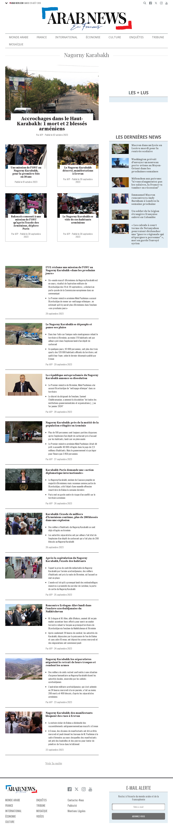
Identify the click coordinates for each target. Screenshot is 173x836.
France (42, 37)
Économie (93, 37)
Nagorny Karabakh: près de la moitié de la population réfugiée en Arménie (72, 424)
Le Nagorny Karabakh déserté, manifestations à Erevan (78, 170)
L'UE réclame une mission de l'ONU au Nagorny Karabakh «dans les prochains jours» (70, 270)
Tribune (158, 37)
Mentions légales (76, 811)
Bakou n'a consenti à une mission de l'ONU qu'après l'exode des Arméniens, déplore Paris (26, 222)
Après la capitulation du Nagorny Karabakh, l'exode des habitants (66, 559)
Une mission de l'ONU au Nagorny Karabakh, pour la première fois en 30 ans (26, 172)
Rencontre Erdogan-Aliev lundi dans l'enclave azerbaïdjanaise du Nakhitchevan (68, 608)
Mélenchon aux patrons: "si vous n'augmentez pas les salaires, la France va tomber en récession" (146, 183)
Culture (115, 37)
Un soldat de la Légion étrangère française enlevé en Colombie (145, 214)
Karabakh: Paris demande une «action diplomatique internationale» (70, 471)
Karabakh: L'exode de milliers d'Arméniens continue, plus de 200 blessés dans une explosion (72, 517)
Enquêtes (136, 37)
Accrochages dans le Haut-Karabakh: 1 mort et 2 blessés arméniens (52, 123)
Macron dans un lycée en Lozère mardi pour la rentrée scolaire (146, 148)
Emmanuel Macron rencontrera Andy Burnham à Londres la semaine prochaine (145, 199)
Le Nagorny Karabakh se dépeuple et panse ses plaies (69, 326)
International (66, 37)
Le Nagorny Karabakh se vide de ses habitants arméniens (78, 219)
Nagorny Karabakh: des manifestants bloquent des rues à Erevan (69, 714)
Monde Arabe (18, 37)
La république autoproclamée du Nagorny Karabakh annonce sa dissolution (72, 377)
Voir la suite (53, 763)
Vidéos (40, 816)
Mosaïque (16, 44)
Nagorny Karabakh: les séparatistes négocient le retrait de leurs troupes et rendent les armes (71, 662)
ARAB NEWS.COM (17, 3)
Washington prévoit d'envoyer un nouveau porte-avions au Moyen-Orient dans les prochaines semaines (146, 165)
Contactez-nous (76, 800)
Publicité (72, 805)
